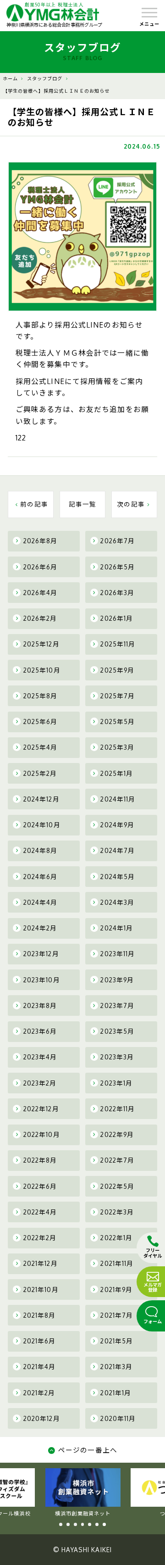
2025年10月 (41, 670)
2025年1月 (116, 773)
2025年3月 (117, 747)
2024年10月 (41, 825)
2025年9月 (117, 670)
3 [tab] (75, 1524)
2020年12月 (41, 1418)
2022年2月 (40, 1238)
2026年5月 (117, 567)
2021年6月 (39, 1341)
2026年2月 (40, 618)
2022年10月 (41, 1134)
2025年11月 (117, 644)
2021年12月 (40, 1263)
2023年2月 (40, 1083)
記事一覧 (83, 504)
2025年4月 (40, 747)
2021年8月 (39, 1315)
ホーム (10, 78)
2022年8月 (40, 1160)
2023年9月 (117, 980)
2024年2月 (40, 928)
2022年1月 (116, 1238)
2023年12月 (41, 954)
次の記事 (131, 504)
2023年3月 (117, 1057)
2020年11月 (118, 1418)
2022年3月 (117, 1212)
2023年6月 (40, 1031)
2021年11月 (116, 1263)
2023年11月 (117, 954)
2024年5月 (117, 876)
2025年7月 (117, 696)
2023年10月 (41, 980)
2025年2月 (40, 773)
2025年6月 (40, 721)
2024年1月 (116, 928)
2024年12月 (41, 799)
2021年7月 (116, 1315)
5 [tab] (89, 1524)
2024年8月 (40, 850)
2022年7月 (117, 1160)
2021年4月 (39, 1366)
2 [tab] (68, 1524)
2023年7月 (117, 1005)
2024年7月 (117, 850)
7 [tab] (104, 1524)
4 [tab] (82, 1524)
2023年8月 (40, 1005)
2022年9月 (117, 1134)
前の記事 (34, 504)
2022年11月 (117, 1109)
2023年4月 (40, 1057)
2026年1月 (116, 618)
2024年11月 (117, 799)
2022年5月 (117, 1186)
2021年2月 (39, 1393)
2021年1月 (115, 1393)
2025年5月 (117, 721)
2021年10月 (41, 1289)
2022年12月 (41, 1109)
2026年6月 (40, 567)
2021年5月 (116, 1341)
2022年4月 (40, 1212)
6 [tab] (97, 1524)
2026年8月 (40, 541)
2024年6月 (40, 876)
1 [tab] (60, 1524)
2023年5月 (117, 1031)
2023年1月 (116, 1083)
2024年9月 (117, 825)
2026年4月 (40, 592)
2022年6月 (40, 1186)
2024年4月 (40, 902)
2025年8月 (40, 696)
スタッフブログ (45, 78)
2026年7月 (117, 541)
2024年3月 (117, 902)
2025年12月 (41, 644)
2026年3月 (117, 592)
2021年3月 (116, 1366)
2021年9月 (116, 1289)
